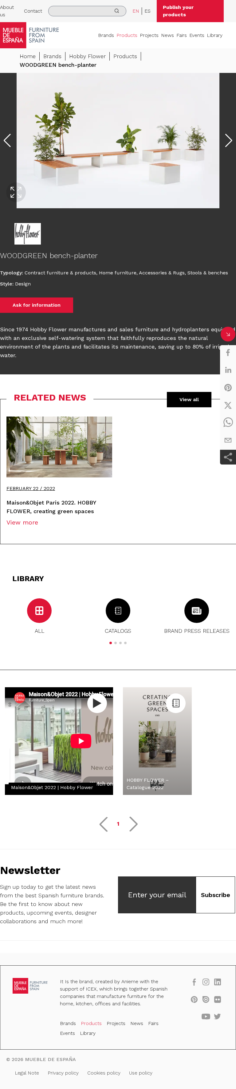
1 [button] (118, 823)
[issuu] (206, 999)
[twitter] (228, 405)
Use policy (140, 1073)
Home (28, 56)
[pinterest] (228, 387)
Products (126, 35)
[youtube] (206, 1016)
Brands (106, 35)
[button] (110, 643)
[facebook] (228, 352)
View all (189, 399)
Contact (33, 11)
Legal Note (27, 1073)
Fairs (181, 35)
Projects (149, 35)
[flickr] (217, 999)
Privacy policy (63, 1073)
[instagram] (206, 982)
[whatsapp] (228, 422)
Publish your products (178, 11)
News (167, 35)
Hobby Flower (87, 56)
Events (196, 35)
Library (214, 35)
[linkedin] (228, 370)
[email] (228, 440)
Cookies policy (103, 1073)
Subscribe (215, 895)
